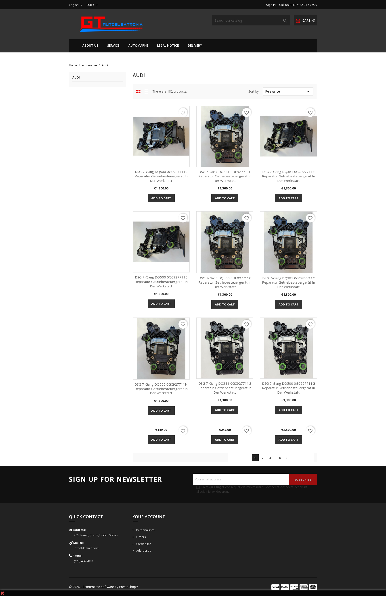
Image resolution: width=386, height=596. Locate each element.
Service (113, 45)
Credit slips (143, 544)
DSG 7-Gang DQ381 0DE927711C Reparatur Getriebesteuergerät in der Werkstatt (224, 176)
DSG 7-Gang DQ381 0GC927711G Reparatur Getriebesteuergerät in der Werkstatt (224, 388)
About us (90, 45)
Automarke (138, 45)
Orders (141, 537)
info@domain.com (86, 548)
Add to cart (161, 198)
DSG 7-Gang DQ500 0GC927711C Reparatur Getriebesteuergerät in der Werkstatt (161, 176)
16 (279, 458)
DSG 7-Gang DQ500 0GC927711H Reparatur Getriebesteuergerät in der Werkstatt (161, 388)
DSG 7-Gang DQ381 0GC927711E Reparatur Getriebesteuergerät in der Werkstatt (288, 176)
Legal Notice (168, 45)
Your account (149, 516)
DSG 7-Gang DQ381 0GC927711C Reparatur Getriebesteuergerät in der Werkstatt (288, 282)
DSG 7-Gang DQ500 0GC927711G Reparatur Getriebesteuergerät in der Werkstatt (288, 388)
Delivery (195, 45)
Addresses (143, 550)
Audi (76, 77)
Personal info (145, 530)
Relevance (288, 91)
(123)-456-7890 (83, 561)
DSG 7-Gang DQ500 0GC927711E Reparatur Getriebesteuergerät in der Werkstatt (161, 281)
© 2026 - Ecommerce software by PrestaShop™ (103, 587)
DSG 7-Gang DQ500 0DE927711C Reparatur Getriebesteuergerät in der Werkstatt (224, 282)
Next (286, 457)
